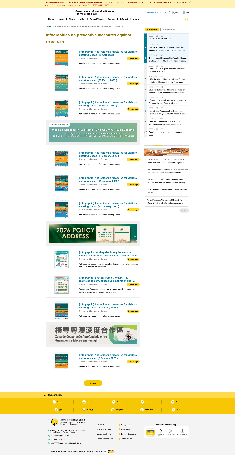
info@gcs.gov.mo (58, 439)
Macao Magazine (104, 429)
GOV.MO (100, 425)
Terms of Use (126, 439)
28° (178, 13)
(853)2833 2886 (57, 443)
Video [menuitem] (82, 19)
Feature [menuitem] (111, 19)
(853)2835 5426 (74, 443)
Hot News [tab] (152, 29)
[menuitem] (61, 19)
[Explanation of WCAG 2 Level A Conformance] (109, 451)
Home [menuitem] (51, 19)
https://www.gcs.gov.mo (60, 436)
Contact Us (126, 429)
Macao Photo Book (105, 439)
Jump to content (151, 12)
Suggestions (126, 425)
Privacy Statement (128, 434)
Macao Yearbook (104, 434)
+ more (184, 210)
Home (48, 26)
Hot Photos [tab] (169, 29)
